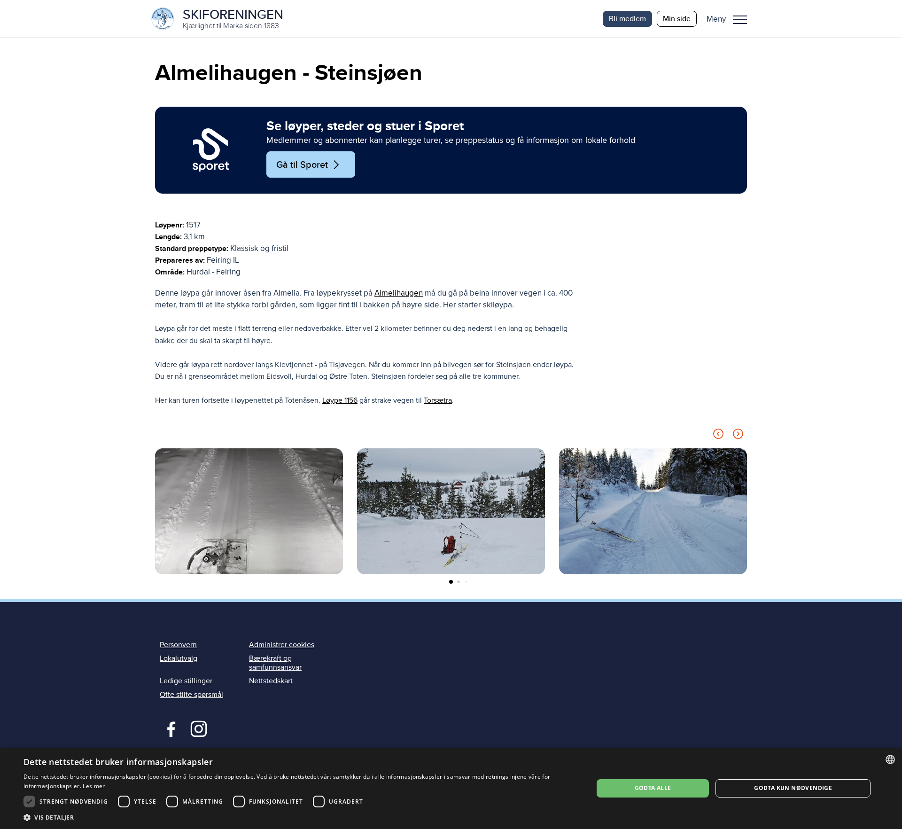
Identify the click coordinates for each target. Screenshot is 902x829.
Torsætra (438, 400)
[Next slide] (738, 435)
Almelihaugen (398, 293)
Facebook (169, 728)
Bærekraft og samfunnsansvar (275, 663)
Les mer (94, 786)
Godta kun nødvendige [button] (793, 788)
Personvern (178, 644)
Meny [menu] (740, 19)
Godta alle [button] (653, 788)
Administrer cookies (281, 644)
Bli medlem (627, 18)
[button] (730, 19)
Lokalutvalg (178, 658)
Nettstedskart (271, 681)
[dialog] (451, 788)
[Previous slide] (718, 435)
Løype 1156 (340, 400)
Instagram (198, 728)
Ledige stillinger (186, 681)
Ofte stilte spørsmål (191, 694)
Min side (677, 18)
